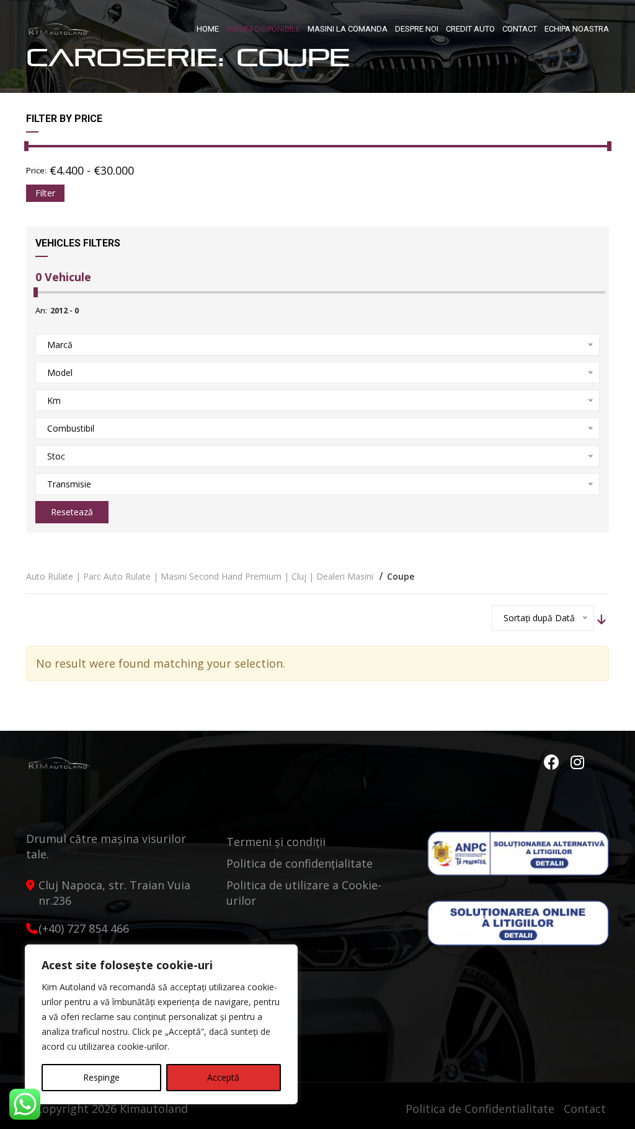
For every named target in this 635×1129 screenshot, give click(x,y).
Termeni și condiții (276, 841)
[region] (161, 1024)
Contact (585, 1108)
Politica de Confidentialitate (480, 1108)
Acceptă (223, 1077)
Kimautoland (154, 1108)
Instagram (578, 762)
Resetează (72, 512)
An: (41, 310)
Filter (45, 193)
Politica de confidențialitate (299, 863)
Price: (36, 170)
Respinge (101, 1077)
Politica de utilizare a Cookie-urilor (303, 893)
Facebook (553, 762)
